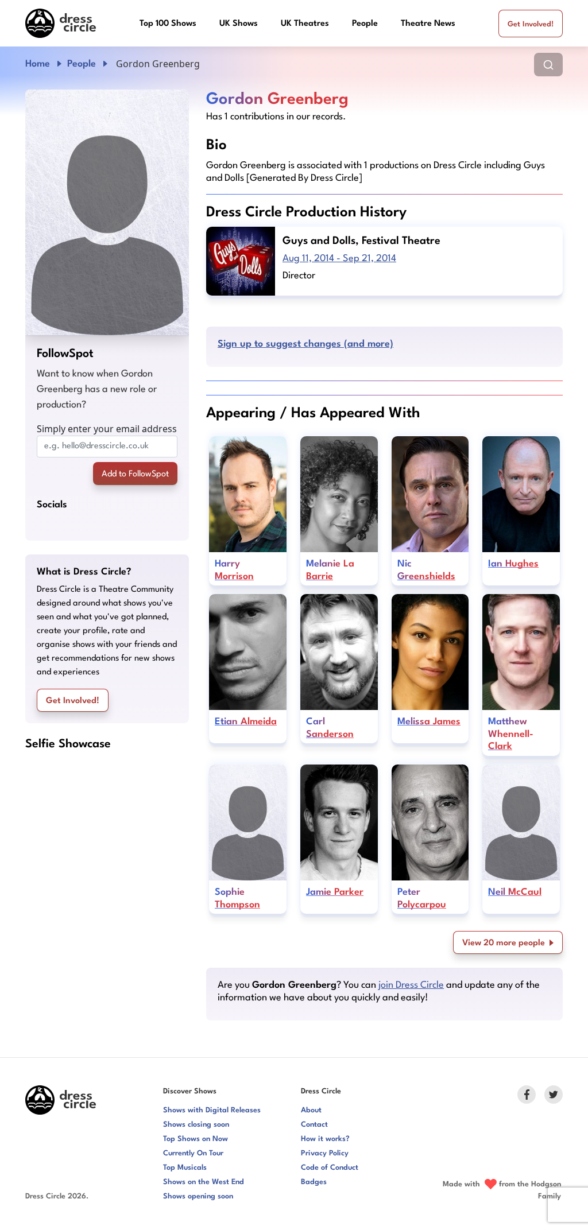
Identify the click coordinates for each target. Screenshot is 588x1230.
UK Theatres (305, 24)
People (365, 24)
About (311, 1110)
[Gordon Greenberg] (107, 212)
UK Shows (238, 24)
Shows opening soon (198, 1196)
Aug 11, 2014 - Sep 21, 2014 (339, 258)
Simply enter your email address (107, 428)
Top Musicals (185, 1167)
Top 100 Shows (168, 24)
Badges (314, 1182)
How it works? (325, 1139)
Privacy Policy (325, 1153)
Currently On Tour (193, 1153)
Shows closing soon (196, 1124)
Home (37, 64)
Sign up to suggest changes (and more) (305, 344)
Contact (314, 1124)
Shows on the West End (203, 1182)
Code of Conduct (329, 1167)
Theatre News (428, 24)
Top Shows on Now (195, 1139)
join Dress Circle (411, 985)
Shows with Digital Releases (212, 1110)
